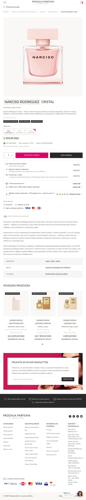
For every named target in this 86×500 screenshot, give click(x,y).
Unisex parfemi (8, 438)
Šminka (5, 442)
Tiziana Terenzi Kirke (31, 454)
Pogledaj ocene (74, 194)
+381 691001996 (73, 463)
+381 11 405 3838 (74, 468)
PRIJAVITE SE (67, 379)
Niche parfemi (7, 434)
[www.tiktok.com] (77, 416)
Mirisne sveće (7, 449)
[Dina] (23, 484)
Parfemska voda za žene (57, 274)
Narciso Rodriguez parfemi (58, 268)
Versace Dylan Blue (31, 464)
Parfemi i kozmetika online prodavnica (24, 12)
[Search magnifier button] (4, 7)
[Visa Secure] (46, 484)
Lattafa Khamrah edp (31, 437)
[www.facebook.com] (70, 416)
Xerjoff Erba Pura (30, 434)
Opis (5, 216)
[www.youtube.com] (81, 416)
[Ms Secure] (53, 484)
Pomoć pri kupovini (52, 451)
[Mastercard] (30, 483)
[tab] (5, 216)
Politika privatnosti (52, 437)
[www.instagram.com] (74, 416)
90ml (58, 261)
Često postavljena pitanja (18, 216)
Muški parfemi (8, 431)
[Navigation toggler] (4, 2)
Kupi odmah (66, 155)
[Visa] (38, 483)
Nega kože (6, 445)
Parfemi (42, 12)
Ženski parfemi (53, 12)
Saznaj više (76, 183)
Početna (6, 12)
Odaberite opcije (16, 339)
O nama (48, 430)
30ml (48, 261)
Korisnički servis (51, 455)
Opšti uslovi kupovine (53, 433)
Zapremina (6, 126)
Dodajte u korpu (32, 155)
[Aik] (10, 484)
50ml (53, 261)
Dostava (49, 447)
